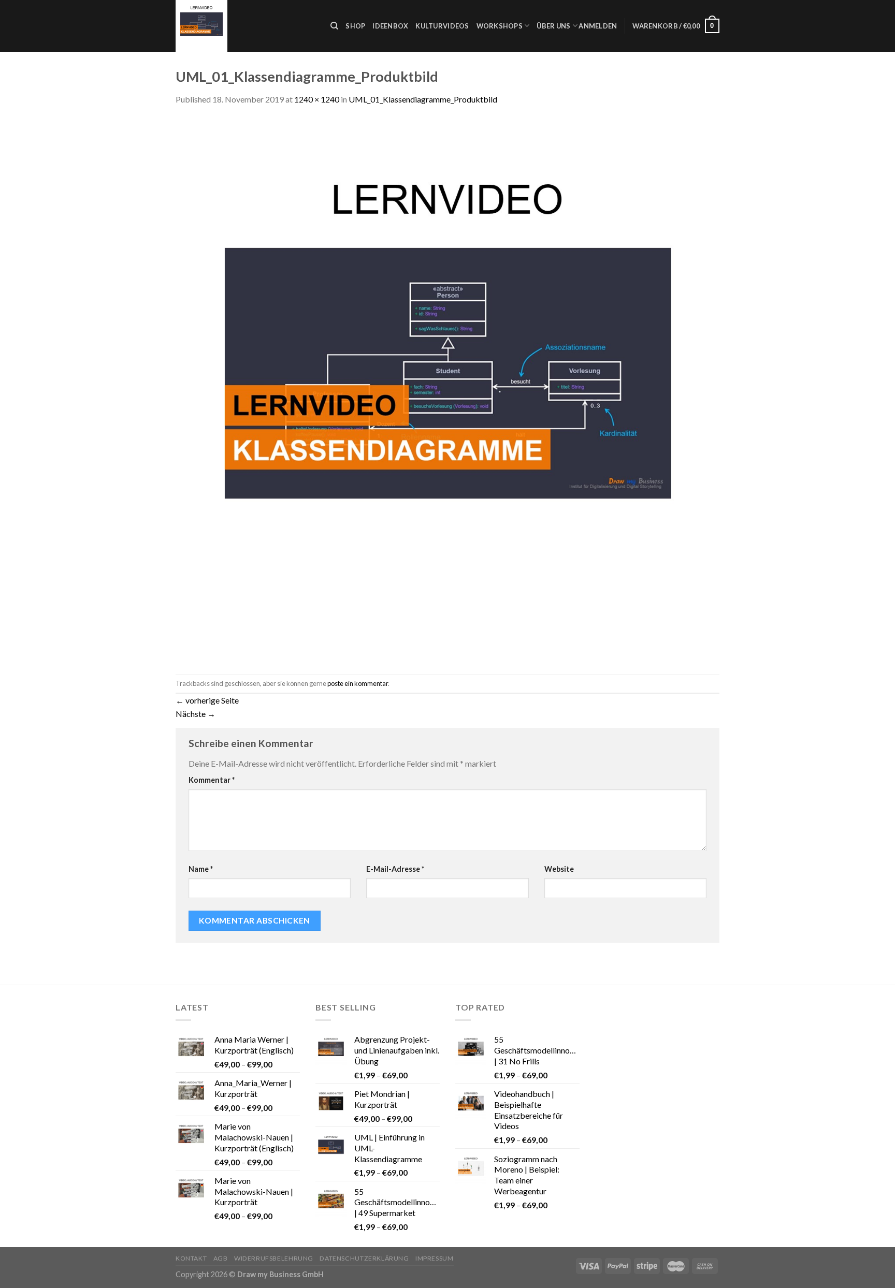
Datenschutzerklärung (364, 1258)
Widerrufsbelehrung (273, 1258)
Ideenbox (390, 26)
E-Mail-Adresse (395, 869)
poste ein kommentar (357, 683)
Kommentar (212, 779)
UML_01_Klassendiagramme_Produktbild (423, 99)
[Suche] (334, 26)
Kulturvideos (442, 26)
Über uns (553, 26)
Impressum (434, 1258)
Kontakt (191, 1258)
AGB (220, 1258)
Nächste (195, 714)
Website (559, 869)
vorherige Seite (207, 700)
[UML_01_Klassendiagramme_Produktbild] (447, 389)
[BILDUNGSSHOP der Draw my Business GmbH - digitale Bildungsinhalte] (245, 26)
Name (201, 869)
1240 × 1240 (316, 99)
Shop (355, 26)
